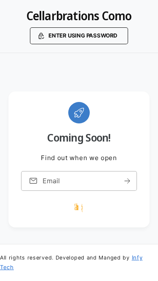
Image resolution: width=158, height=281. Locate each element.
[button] (79, 35)
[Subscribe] (127, 180)
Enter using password (82, 35)
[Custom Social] (79, 207)
